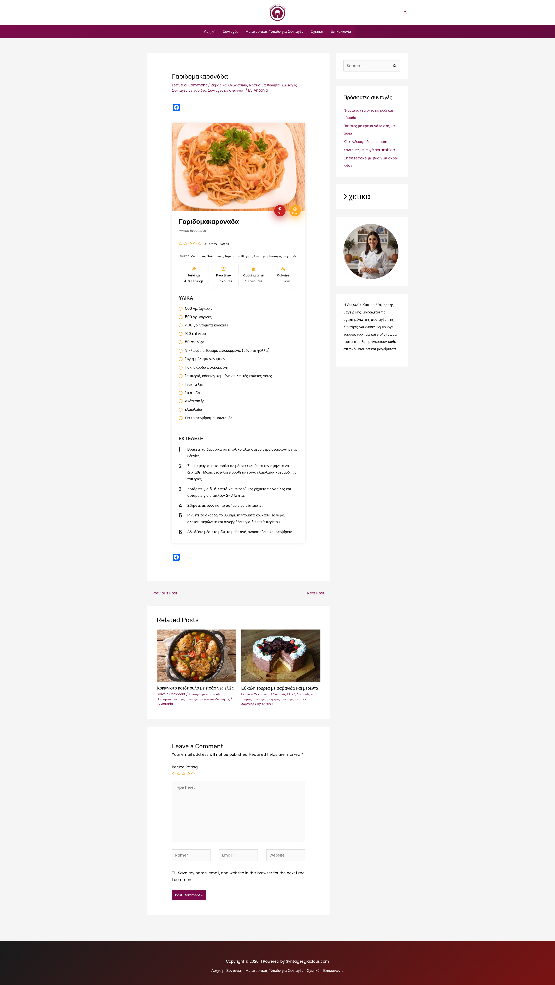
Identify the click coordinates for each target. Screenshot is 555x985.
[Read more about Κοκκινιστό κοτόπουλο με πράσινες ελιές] (196, 655)
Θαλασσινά (237, 85)
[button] (405, 12)
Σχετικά (317, 31)
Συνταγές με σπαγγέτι (226, 90)
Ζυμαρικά (219, 85)
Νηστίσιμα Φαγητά (264, 85)
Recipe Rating (185, 767)
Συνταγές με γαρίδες (189, 90)
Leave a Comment (189, 85)
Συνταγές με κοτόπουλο (205, 694)
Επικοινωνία (341, 31)
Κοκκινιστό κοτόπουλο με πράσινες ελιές (195, 688)
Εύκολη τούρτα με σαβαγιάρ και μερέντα (279, 688)
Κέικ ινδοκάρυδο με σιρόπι (365, 141)
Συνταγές (230, 31)
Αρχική (209, 31)
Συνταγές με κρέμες (266, 699)
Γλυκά (291, 694)
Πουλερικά (164, 699)
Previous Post (162, 593)
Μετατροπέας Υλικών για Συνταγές (274, 31)
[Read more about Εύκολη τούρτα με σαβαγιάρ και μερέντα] (280, 655)
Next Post (318, 593)
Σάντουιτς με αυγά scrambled (369, 150)
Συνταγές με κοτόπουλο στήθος (208, 699)
